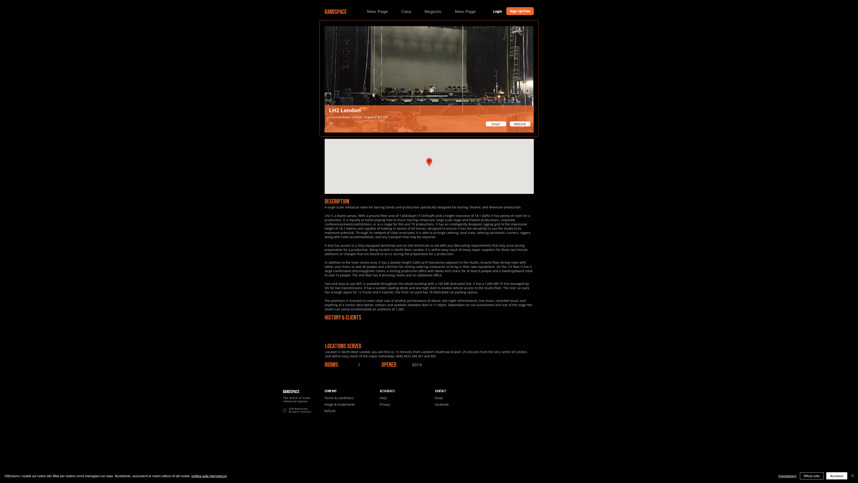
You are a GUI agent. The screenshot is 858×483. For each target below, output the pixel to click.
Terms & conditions (338, 398)
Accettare (836, 476)
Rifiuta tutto (812, 476)
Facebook (442, 404)
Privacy (385, 404)
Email (439, 398)
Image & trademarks (339, 404)
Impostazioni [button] (787, 476)
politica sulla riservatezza (209, 476)
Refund (329, 411)
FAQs (383, 398)
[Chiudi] (852, 475)
